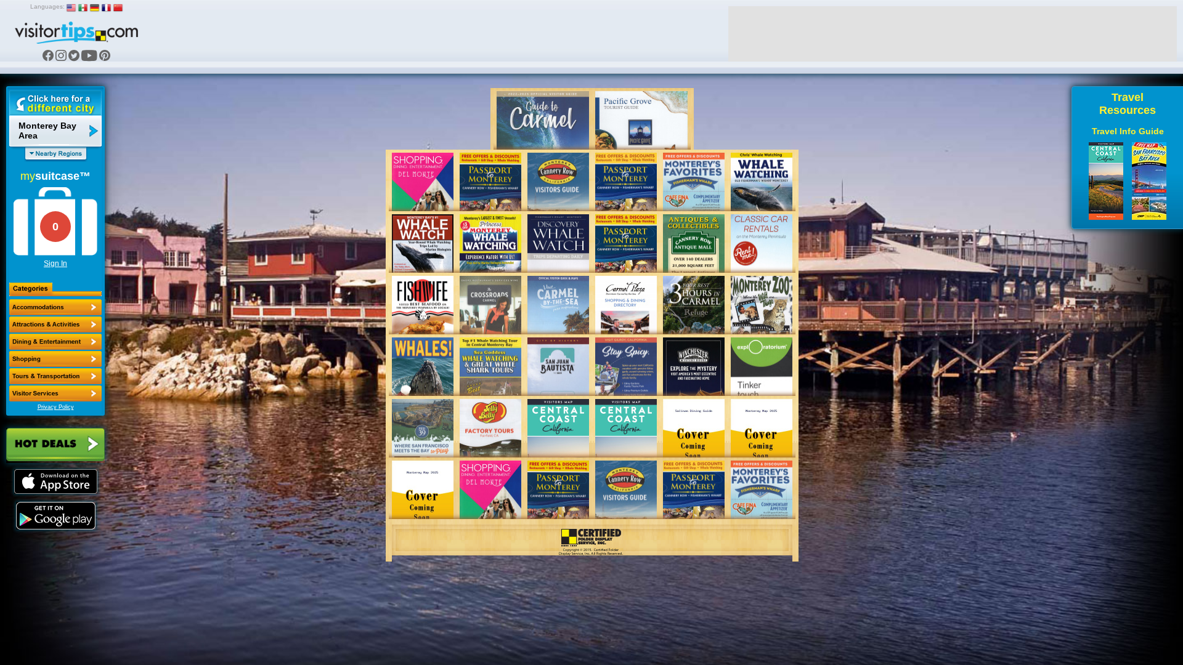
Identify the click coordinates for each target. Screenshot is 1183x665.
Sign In (55, 263)
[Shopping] (55, 359)
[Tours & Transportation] (55, 376)
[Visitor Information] (55, 393)
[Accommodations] (55, 307)
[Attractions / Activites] (55, 324)
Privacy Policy (56, 407)
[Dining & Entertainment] (55, 342)
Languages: (47, 6)
